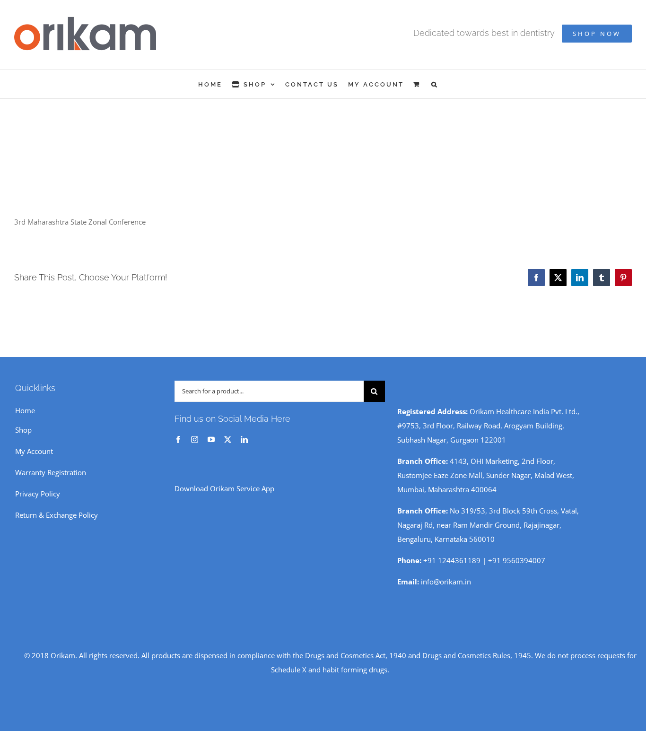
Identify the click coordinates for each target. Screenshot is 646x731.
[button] (434, 84)
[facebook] (178, 439)
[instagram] (194, 439)
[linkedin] (244, 439)
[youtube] (211, 439)
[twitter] (227, 439)
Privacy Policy (37, 493)
